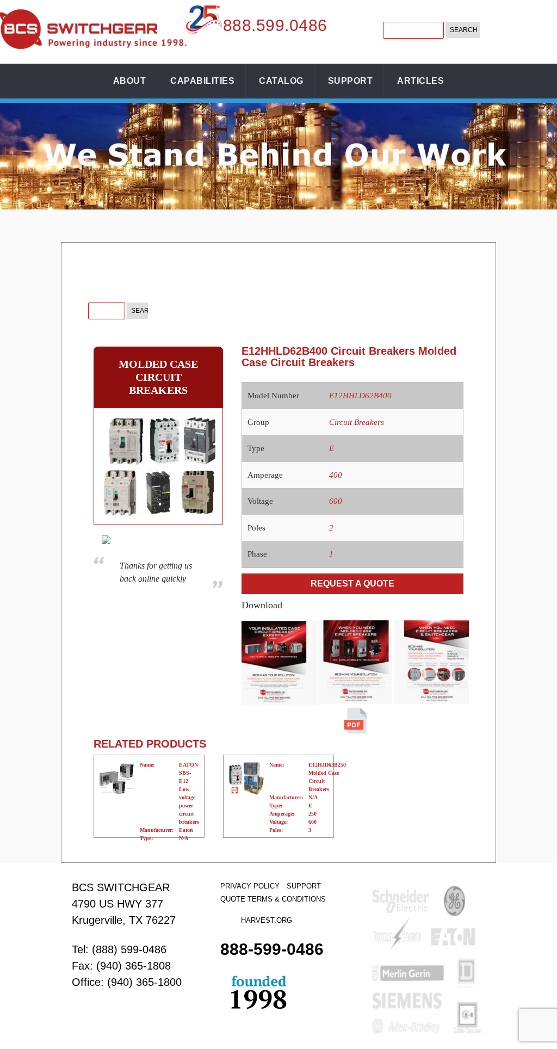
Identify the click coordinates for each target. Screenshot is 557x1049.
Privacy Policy (250, 886)
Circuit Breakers (356, 422)
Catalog (281, 80)
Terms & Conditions (286, 899)
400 (335, 475)
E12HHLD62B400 (360, 395)
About (129, 80)
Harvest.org (266, 920)
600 (335, 501)
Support (350, 80)
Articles (420, 80)
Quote (232, 899)
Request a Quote (352, 583)
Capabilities (202, 80)
